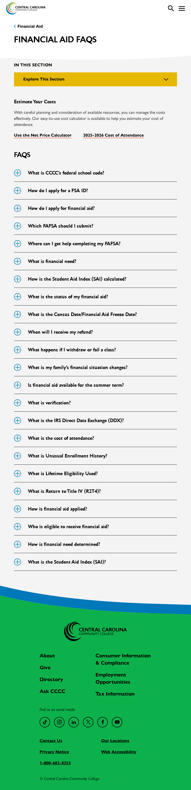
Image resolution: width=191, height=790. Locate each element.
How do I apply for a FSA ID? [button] (57, 191)
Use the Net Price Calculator (43, 135)
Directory (51, 679)
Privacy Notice (54, 751)
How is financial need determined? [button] (63, 544)
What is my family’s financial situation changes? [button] (77, 367)
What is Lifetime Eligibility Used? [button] (62, 474)
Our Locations (115, 740)
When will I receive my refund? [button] (60, 332)
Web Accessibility (118, 751)
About (47, 655)
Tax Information (115, 694)
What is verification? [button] (49, 403)
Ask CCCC (52, 691)
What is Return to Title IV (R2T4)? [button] (64, 491)
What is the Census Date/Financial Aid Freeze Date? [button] (82, 314)
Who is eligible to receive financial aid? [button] (68, 527)
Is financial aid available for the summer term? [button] (75, 385)
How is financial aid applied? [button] (57, 509)
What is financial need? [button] (52, 261)
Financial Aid (30, 26)
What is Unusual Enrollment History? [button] (67, 456)
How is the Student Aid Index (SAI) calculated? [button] (77, 279)
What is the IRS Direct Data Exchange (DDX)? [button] (75, 420)
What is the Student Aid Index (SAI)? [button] (66, 562)
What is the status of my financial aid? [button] (67, 297)
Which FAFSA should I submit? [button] (60, 226)
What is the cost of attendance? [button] (60, 438)
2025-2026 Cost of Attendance (113, 135)
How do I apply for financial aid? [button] (61, 208)
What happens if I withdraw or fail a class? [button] (71, 350)
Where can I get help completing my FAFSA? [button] (74, 244)
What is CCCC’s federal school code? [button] (66, 173)
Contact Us (51, 740)
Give (45, 667)
